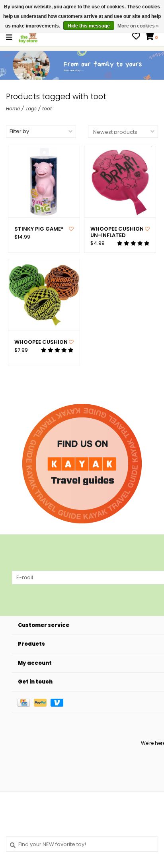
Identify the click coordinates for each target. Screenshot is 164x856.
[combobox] (82, 844)
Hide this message (89, 26)
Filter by (19, 131)
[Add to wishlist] (71, 228)
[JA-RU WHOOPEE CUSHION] (44, 295)
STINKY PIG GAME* (39, 229)
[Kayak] (82, 463)
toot (47, 108)
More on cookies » (138, 26)
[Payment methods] (26, 702)
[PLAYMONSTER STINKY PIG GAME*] (44, 181)
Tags (31, 108)
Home (13, 108)
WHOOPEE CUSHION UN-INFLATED (117, 232)
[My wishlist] (136, 37)
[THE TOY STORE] (28, 37)
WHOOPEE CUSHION (41, 342)
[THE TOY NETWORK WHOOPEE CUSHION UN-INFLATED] (120, 181)
